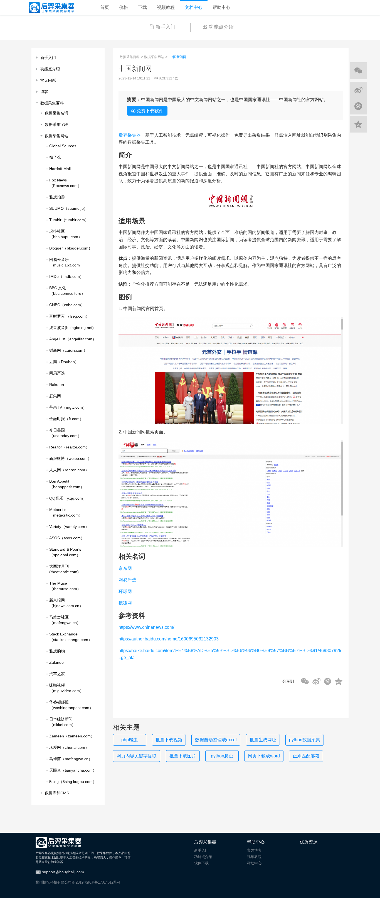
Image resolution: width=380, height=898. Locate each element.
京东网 (125, 568)
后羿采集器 (130, 135)
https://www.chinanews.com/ (146, 627)
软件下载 (201, 863)
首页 (104, 7)
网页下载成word (264, 756)
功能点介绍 (221, 27)
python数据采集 (304, 739)
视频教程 (166, 7)
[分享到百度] (328, 681)
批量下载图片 (182, 756)
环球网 (125, 591)
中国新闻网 (178, 57)
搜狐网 (125, 602)
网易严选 (127, 579)
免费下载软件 (150, 110)
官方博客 (254, 850)
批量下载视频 (169, 739)
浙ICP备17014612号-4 (102, 882)
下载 (142, 7)
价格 (123, 7)
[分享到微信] (304, 681)
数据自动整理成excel (216, 739)
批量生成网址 (263, 739)
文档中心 (194, 7)
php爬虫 (129, 739)
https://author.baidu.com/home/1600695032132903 (169, 639)
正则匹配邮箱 (306, 756)
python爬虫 (222, 756)
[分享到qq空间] (338, 681)
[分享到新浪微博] (316, 681)
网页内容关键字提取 (137, 756)
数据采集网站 (154, 57)
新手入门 (166, 27)
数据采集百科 (130, 57)
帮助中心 (221, 7)
